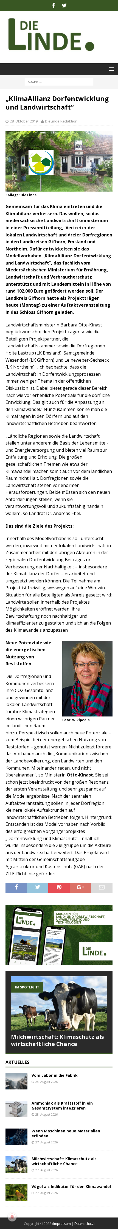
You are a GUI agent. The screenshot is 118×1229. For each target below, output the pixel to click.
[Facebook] (53, 5)
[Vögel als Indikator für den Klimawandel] (16, 1192)
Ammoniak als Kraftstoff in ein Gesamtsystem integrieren (62, 1105)
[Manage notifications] (12, 1216)
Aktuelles (17, 1062)
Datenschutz (84, 1223)
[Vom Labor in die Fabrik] (16, 1081)
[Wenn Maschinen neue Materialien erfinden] (16, 1137)
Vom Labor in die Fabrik (55, 1075)
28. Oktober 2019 (24, 121)
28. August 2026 (46, 1082)
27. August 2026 (46, 1142)
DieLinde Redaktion (61, 121)
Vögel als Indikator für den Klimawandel (71, 1186)
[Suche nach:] (59, 81)
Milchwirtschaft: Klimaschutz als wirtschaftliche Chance (57, 1040)
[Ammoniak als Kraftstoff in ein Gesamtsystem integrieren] (16, 1109)
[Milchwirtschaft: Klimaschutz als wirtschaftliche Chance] (59, 1003)
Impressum (62, 1223)
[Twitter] (64, 5)
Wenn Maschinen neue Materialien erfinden (66, 1133)
